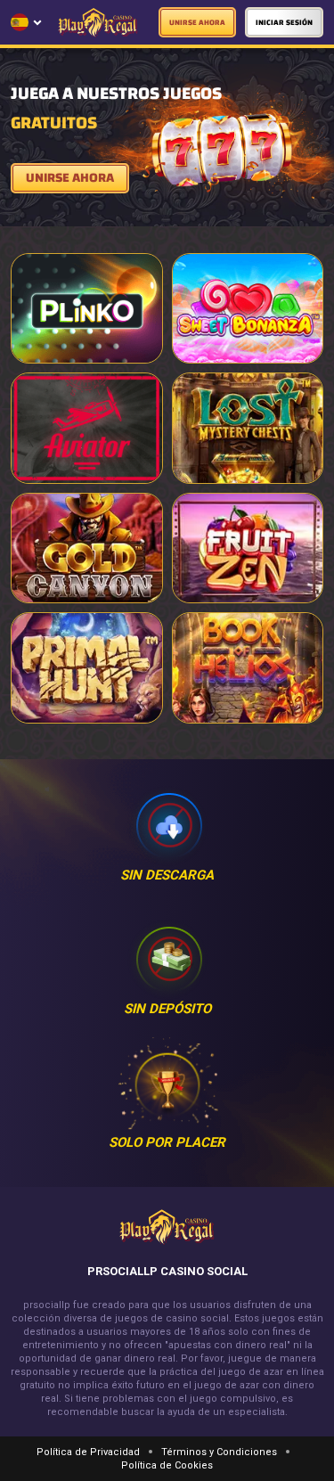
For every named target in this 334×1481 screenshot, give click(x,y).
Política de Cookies (167, 1465)
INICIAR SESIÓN (284, 22)
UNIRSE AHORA (197, 22)
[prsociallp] (98, 22)
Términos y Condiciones (219, 1452)
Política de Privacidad (88, 1452)
